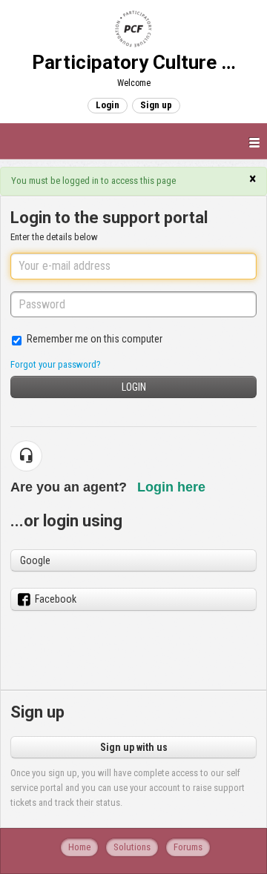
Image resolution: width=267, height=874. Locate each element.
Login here (171, 487)
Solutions (132, 847)
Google (35, 560)
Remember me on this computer (94, 339)
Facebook (55, 599)
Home (79, 847)
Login (134, 387)
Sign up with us (134, 747)
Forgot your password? (55, 364)
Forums (188, 847)
